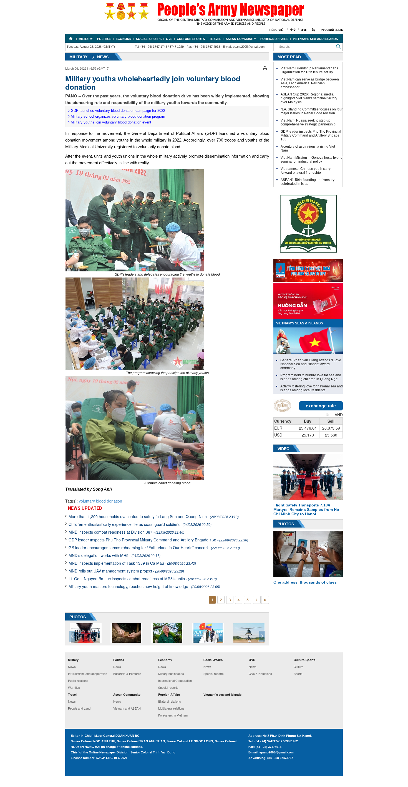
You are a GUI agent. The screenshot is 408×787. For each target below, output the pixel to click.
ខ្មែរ (313, 29)
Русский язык (332, 29)
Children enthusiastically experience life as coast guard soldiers (140, 524)
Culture (298, 666)
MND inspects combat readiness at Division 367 (126, 532)
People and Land (79, 708)
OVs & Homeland (260, 673)
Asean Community (241, 39)
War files (74, 687)
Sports (298, 673)
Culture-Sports (191, 39)
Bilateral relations (169, 701)
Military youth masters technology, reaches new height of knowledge (144, 586)
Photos (286, 524)
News (103, 57)
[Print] (265, 67)
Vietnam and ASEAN (127, 708)
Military (86, 39)
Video (283, 449)
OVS (169, 39)
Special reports (168, 687)
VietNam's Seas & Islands (299, 323)
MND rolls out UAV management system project (126, 571)
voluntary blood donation (100, 501)
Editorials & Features (127, 673)
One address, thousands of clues (305, 582)
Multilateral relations (171, 708)
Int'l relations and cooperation (87, 673)
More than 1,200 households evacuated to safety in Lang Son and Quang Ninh (154, 516)
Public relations (78, 680)
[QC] (308, 269)
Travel (215, 39)
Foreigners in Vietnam (173, 715)
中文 (293, 29)
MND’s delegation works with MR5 (114, 555)
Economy (124, 39)
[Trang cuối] (265, 600)
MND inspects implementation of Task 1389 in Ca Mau (132, 563)
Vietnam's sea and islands (315, 39)
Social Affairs (149, 39)
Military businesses (171, 673)
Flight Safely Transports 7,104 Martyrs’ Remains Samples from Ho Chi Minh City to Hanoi (306, 509)
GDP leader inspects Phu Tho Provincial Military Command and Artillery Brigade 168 (158, 540)
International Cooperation (175, 680)
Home (71, 38)
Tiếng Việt (277, 29)
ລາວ (303, 29)
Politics (104, 39)
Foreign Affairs (274, 39)
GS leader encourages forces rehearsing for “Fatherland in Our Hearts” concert (154, 547)
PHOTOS (77, 617)
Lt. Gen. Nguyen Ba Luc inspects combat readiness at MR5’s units (143, 578)
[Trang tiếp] (257, 600)
